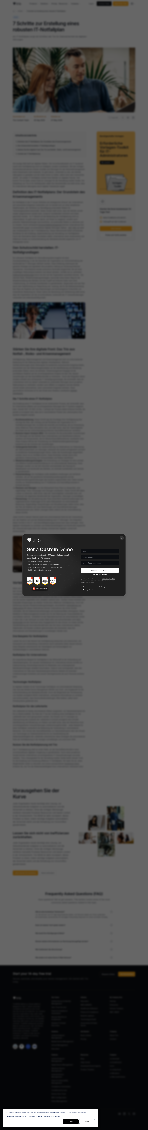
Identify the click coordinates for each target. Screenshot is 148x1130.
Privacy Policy (75, 1113)
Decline (87, 1121)
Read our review (41, 588)
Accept (71, 1121)
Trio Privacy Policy (108, 579)
